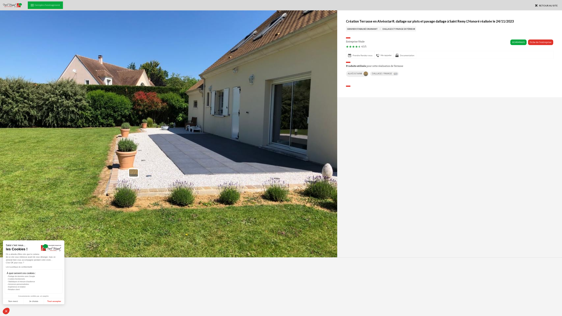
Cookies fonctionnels (16, 279)
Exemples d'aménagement (47, 5)
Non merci (13, 301)
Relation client (14, 289)
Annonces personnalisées (18, 284)
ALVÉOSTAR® (355, 73)
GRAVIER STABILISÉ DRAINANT (362, 29)
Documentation (407, 55)
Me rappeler (386, 55)
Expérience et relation (17, 287)
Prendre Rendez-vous (362, 55)
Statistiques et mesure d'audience (21, 282)
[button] (6, 311)
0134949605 (518, 42)
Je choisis (33, 301)
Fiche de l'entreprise (540, 42)
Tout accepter (54, 301)
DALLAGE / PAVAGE (382, 73)
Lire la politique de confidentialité (19, 267)
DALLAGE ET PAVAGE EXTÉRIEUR (399, 29)
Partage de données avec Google (21, 276)
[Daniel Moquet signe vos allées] (12, 5)
